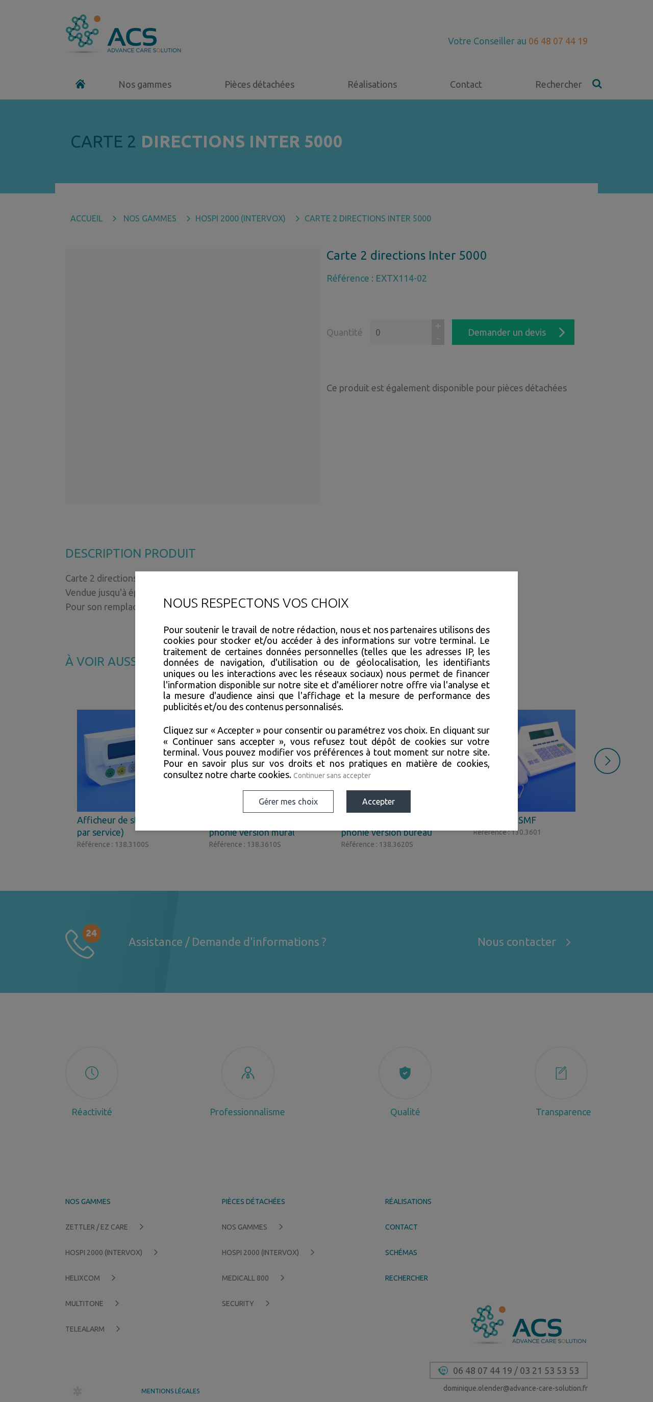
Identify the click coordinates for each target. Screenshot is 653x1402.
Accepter (378, 801)
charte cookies (259, 774)
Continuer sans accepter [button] (332, 775)
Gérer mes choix (288, 801)
